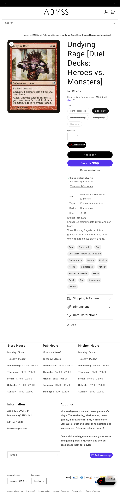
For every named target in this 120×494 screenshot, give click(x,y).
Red (82, 280)
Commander (85, 247)
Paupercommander (78, 273)
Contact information (61, 491)
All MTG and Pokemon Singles (44, 35)
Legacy (90, 260)
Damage (74, 124)
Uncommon (94, 280)
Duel (98, 247)
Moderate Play (77, 117)
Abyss (16, 491)
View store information (81, 186)
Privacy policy (77, 491)
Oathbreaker (87, 267)
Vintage (72, 287)
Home (25, 35)
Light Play (100, 111)
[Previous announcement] (5, 3)
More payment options (90, 170)
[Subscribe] (56, 455)
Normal (72, 267)
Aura (71, 247)
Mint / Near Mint (79, 111)
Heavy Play (99, 117)
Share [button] (73, 325)
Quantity (71, 130)
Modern (103, 260)
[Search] (114, 23)
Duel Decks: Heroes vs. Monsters (85, 254)
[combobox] (60, 23)
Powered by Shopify (28, 491)
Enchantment (75, 260)
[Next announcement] (114, 3)
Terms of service (93, 491)
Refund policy (44, 491)
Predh (72, 280)
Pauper (102, 267)
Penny (96, 273)
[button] (6, 12)
